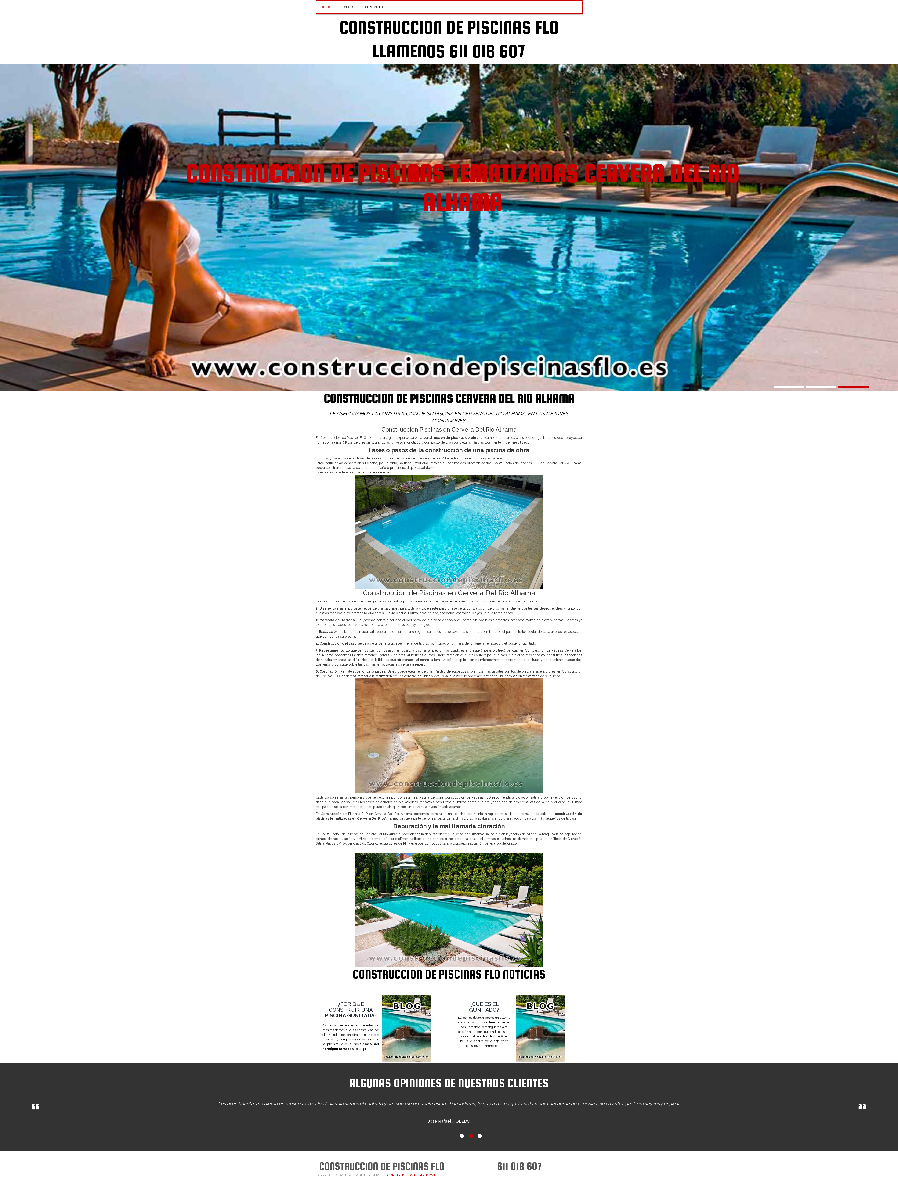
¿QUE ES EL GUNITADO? (484, 1007)
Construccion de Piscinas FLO (449, 27)
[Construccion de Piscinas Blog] (413, 1028)
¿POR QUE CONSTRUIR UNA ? (351, 1009)
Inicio (327, 7)
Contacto (374, 7)
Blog (348, 7)
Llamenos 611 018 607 (449, 51)
